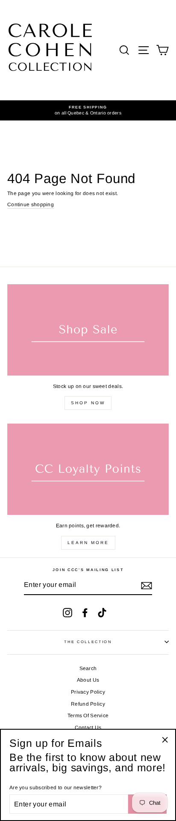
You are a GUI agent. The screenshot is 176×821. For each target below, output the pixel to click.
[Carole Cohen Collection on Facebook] (85, 612)
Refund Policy (88, 704)
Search (88, 668)
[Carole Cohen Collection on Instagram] (67, 612)
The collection (88, 642)
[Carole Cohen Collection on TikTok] (102, 612)
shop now (88, 402)
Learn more (88, 542)
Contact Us (88, 728)
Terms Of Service (88, 716)
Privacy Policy (88, 692)
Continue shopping (30, 204)
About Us (88, 680)
